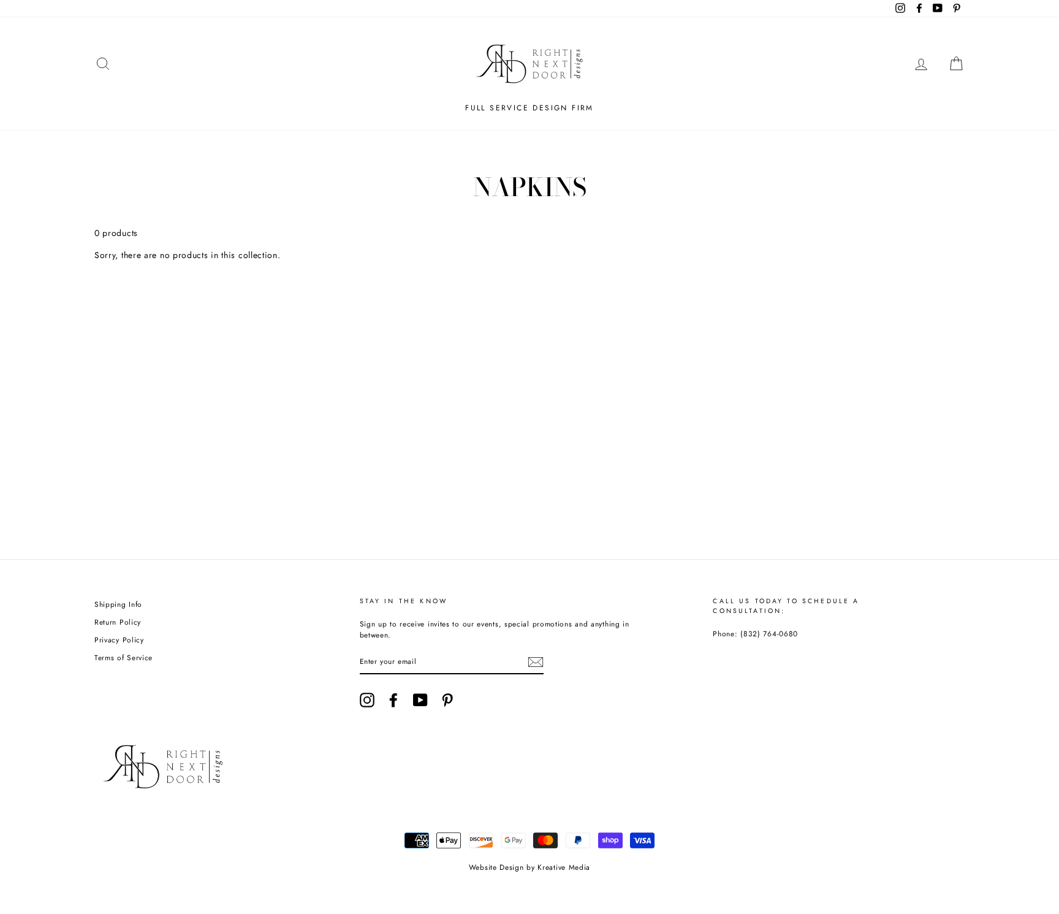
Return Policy (117, 622)
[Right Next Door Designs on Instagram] (367, 700)
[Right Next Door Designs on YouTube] (420, 700)
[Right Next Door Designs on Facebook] (393, 700)
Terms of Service (123, 657)
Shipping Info (118, 604)
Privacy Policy (119, 639)
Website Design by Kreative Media (529, 867)
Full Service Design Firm (529, 107)
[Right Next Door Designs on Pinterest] (447, 700)
